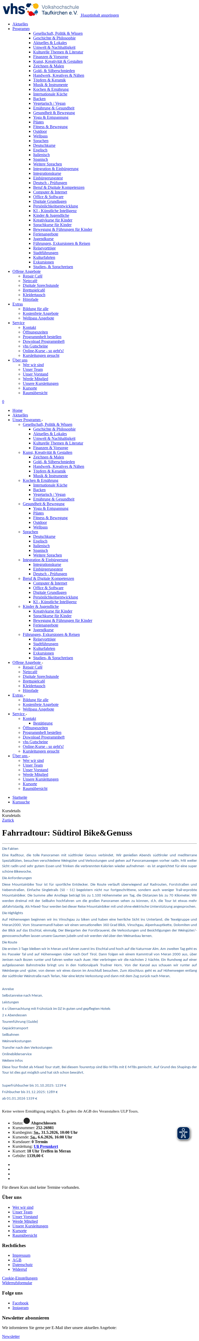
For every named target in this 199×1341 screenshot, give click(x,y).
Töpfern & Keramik (49, 471)
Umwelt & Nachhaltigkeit (54, 438)
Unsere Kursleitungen (41, 383)
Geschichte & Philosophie (54, 429)
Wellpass (40, 527)
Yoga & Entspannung (50, 508)
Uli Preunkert (46, 1146)
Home (17, 410)
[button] (17, 1283)
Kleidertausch (34, 295)
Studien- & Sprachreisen (53, 658)
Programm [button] (21, 28)
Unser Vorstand (35, 374)
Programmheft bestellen (42, 337)
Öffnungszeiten (35, 332)
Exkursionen (43, 653)
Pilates (38, 513)
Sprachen (30, 532)
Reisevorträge (44, 639)
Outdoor (40, 522)
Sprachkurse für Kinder (52, 616)
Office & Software (48, 588)
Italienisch (41, 546)
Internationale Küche (50, 485)
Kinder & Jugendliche (41, 606)
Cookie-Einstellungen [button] (20, 1278)
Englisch (40, 541)
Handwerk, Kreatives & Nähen (58, 466)
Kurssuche (21, 802)
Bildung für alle (35, 309)
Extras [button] (17, 304)
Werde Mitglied (35, 379)
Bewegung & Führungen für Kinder (62, 620)
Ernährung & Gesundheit (53, 499)
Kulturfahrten (44, 648)
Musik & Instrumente (50, 476)
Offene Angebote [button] (26, 271)
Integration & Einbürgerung (45, 560)
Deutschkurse (44, 536)
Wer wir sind (33, 365)
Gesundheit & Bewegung (44, 504)
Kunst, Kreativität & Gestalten (47, 452)
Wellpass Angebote (38, 318)
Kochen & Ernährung (40, 480)
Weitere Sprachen (47, 555)
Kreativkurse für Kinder (52, 611)
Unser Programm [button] (26, 420)
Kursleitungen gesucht (41, 355)
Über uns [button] (19, 360)
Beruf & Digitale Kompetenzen (48, 578)
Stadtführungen (45, 644)
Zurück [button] (8, 820)
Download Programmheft (44, 341)
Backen (39, 490)
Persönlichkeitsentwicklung (55, 597)
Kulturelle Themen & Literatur (58, 443)
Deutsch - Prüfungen (50, 574)
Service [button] (18, 323)
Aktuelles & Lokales (50, 434)
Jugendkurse (43, 630)
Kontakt (29, 327)
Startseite (19, 797)
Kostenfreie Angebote (41, 313)
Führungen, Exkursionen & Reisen (51, 634)
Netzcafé (30, 281)
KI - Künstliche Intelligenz (55, 602)
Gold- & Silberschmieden (54, 462)
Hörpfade (30, 299)
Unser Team (33, 369)
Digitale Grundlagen (50, 592)
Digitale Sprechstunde (41, 285)
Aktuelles (20, 24)
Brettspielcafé (34, 290)
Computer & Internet (50, 583)
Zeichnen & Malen (48, 457)
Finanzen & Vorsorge (50, 448)
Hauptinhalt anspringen (99, 15)
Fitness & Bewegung (50, 518)
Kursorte (30, 388)
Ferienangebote (45, 625)
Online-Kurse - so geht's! (43, 351)
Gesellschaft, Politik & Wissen (47, 424)
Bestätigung (43, 723)
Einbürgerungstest (48, 569)
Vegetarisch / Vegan (49, 494)
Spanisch (40, 550)
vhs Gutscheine (35, 346)
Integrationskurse (47, 564)
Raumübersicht (35, 393)
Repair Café (32, 276)
